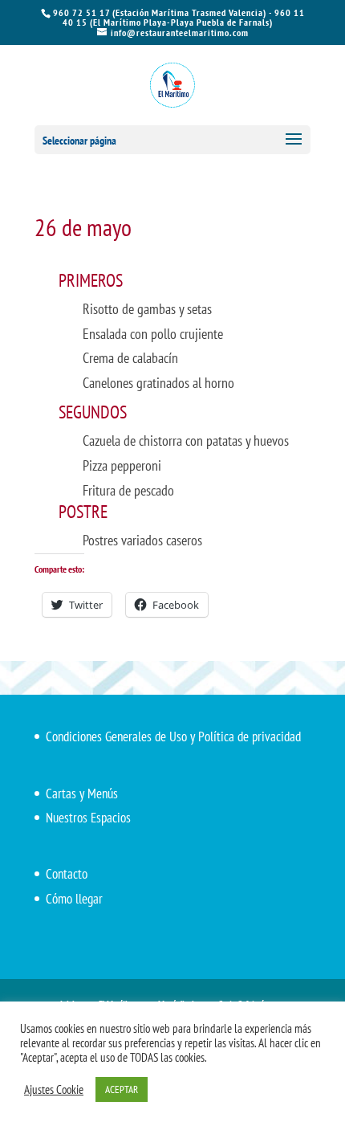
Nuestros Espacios (88, 817)
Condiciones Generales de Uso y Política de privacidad (173, 736)
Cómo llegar (74, 899)
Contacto (66, 874)
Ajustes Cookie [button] (53, 1090)
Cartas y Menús (82, 793)
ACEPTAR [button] (121, 1089)
